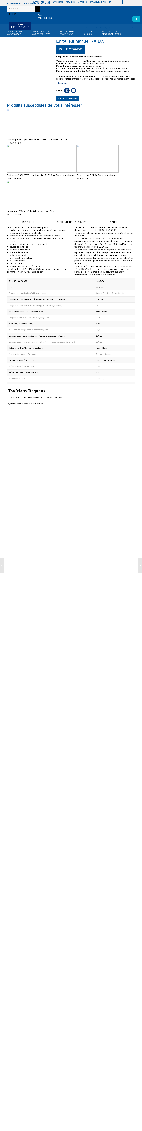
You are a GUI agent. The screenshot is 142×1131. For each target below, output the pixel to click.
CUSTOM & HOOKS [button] (88, 32)
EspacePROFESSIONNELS (20, 26)
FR (110, 2)
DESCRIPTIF (28, 222)
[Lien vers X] (129, 2)
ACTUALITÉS (70, 2)
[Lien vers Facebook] (116, 2)
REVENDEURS (58, 2)
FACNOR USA (28, 3)
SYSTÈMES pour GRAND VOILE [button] (67, 32)
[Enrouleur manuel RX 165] (2, 565)
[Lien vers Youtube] (125, 2)
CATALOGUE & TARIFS (98, 2)
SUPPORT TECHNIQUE (41, 2)
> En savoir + (62, 83)
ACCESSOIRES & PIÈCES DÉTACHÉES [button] (111, 32)
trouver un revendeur (68, 98)
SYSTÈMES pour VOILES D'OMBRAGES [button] (17, 39)
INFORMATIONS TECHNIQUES (71, 222)
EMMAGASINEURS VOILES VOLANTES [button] (41, 32)
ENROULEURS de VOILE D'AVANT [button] (14, 32)
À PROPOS (82, 2)
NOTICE (113, 222)
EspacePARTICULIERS (44, 16)
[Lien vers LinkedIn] (133, 2)
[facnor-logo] (11, 14)
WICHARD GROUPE (14, 3)
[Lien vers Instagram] (120, 2)
